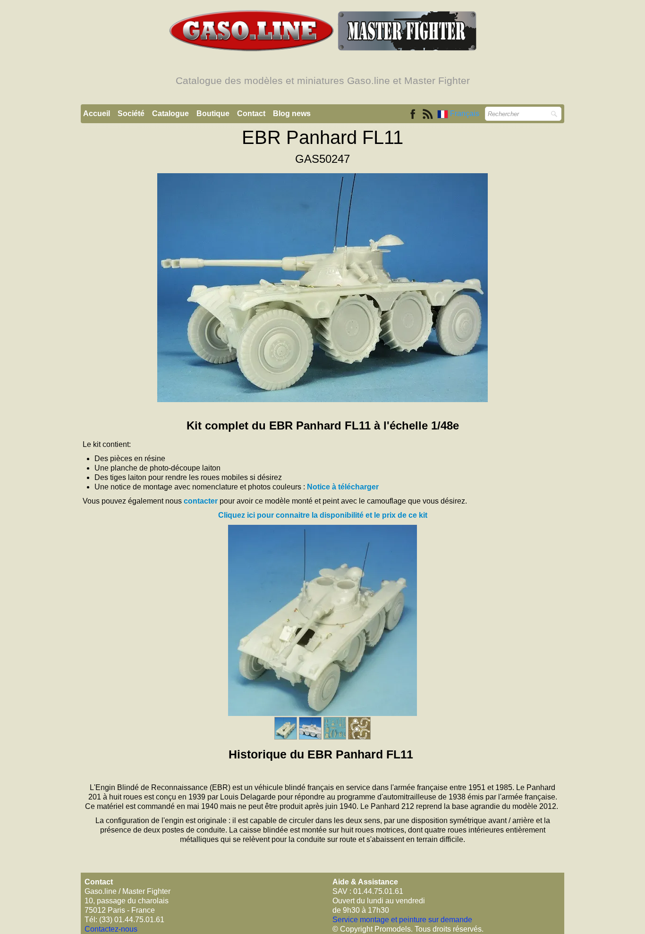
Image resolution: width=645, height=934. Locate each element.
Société (131, 113)
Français (465, 113)
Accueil (96, 113)
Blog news (292, 113)
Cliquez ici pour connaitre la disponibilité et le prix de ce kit (322, 515)
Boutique (212, 113)
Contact (251, 113)
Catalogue (170, 113)
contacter (201, 501)
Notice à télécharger (343, 487)
